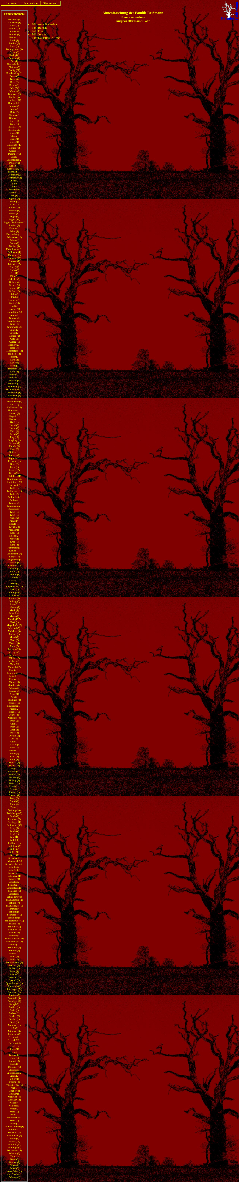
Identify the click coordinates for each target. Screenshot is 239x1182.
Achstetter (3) (14, 19)
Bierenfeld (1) (14, 64)
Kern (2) (14, 464)
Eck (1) (14, 195)
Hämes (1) (14, 419)
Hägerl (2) (14, 416)
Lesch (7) (14, 583)
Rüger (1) (14, 855)
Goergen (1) (14, 300)
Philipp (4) (14, 780)
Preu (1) (14, 807)
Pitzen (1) (14, 789)
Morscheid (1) (14, 673)
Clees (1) (14, 141)
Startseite (11, 3)
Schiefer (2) (14, 881)
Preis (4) (14, 804)
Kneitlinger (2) (14, 482)
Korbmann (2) (14, 505)
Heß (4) (14, 398)
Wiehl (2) (14, 1123)
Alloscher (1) (14, 22)
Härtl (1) (14, 422)
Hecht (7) (14, 365)
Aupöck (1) (14, 34)
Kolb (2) (14, 494)
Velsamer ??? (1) (14, 1084)
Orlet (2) (14, 720)
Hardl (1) (14, 359)
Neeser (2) (14, 690)
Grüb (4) (14, 323)
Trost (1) (14, 1057)
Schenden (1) (14, 875)
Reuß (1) (14, 834)
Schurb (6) (14, 932)
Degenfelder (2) (14, 159)
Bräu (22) (14, 88)
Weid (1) (14, 1111)
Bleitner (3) (14, 67)
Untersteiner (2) (14, 1072)
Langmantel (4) (14, 559)
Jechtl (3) (14, 434)
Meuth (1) (14, 655)
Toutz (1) (14, 1049)
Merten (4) (14, 643)
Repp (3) (14, 828)
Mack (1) (14, 610)
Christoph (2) (14, 129)
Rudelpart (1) (14, 846)
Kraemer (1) (14, 508)
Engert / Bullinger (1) (14, 222)
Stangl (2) (14, 1004)
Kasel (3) (14, 449)
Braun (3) (14, 76)
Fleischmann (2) (14, 249)
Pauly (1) (14, 759)
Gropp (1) (14, 314)
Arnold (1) (14, 28)
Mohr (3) (14, 664)
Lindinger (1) (14, 592)
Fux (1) (14, 273)
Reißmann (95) (14, 825)
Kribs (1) (14, 532)
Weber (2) (14, 1108)
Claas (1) (14, 132)
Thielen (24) (14, 1043)
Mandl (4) (14, 613)
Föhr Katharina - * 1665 (46, 37)
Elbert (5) (14, 201)
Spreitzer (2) (14, 992)
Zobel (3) (14, 1168)
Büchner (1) (14, 115)
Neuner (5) (14, 702)
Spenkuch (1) (14, 986)
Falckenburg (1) (14, 234)
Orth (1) (14, 723)
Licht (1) (14, 589)
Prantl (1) (14, 801)
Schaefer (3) (14, 858)
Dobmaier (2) (14, 174)
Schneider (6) (14, 917)
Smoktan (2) (14, 977)
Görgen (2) (14, 335)
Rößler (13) (14, 852)
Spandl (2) (14, 980)
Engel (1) (14, 216)
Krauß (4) (14, 520)
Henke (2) (14, 377)
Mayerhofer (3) (14, 625)
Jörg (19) (14, 437)
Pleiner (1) (14, 792)
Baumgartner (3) (14, 49)
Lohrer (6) (14, 595)
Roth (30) (14, 840)
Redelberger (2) (14, 813)
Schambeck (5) (14, 861)
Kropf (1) (14, 538)
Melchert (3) (14, 631)
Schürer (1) (14, 950)
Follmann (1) (14, 252)
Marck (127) (14, 619)
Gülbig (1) (14, 341)
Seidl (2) (14, 956)
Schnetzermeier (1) (14, 920)
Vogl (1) (14, 1087)
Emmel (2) (14, 207)
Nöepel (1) (14, 711)
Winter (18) (14, 1141)
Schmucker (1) (14, 914)
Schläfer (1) (14, 893)
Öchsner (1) (14, 1177)
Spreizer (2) (14, 995)
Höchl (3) (14, 425)
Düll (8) (14, 183)
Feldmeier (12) (14, 237)
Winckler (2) (14, 1132)
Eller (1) (14, 204)
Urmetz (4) (14, 1081)
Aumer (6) (14, 31)
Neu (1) (14, 696)
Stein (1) (14, 1010)
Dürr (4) (14, 186)
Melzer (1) (14, 634)
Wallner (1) (14, 1093)
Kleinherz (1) (14, 476)
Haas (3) (14, 347)
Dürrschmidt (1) (14, 189)
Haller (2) (14, 356)
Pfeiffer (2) (14, 774)
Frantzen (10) (14, 258)
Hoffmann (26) (14, 407)
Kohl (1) (14, 488)
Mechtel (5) (14, 628)
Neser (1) (14, 693)
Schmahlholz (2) (14, 899)
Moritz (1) (14, 670)
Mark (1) (14, 622)
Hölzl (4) (14, 431)
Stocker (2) (14, 1016)
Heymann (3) (14, 395)
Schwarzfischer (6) (14, 938)
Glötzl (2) (14, 297)
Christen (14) (14, 127)
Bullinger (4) (14, 100)
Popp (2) (14, 798)
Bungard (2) (14, 103)
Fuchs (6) (14, 270)
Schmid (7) (14, 902)
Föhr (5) (14, 276)
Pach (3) (14, 747)
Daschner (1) (14, 153)
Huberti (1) (14, 413)
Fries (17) (14, 267)
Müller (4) (14, 679)
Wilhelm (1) (14, 1129)
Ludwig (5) (14, 601)
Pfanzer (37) (14, 771)
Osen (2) (14, 726)
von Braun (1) (14, 1174)
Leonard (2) (14, 577)
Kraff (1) (14, 511)
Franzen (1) (14, 261)
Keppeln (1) (14, 458)
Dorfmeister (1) (14, 177)
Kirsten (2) (14, 470)
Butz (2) (14, 112)
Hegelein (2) (14, 368)
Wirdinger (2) (14, 1147)
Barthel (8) (14, 43)
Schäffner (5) (14, 947)
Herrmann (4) (14, 386)
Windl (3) (14, 1138)
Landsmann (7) (14, 553)
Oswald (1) (14, 735)
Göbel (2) (14, 332)
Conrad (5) (14, 147)
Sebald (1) (14, 953)
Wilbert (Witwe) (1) (14, 1126)
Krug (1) (14, 541)
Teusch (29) (14, 1040)
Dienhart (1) (14, 171)
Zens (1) (14, 1156)
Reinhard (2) (14, 819)
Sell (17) (14, 959)
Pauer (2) (14, 753)
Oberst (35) (14, 714)
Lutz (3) (14, 604)
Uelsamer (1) (14, 1066)
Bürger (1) (14, 118)
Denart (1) (14, 165)
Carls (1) (14, 124)
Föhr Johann (39, 34)
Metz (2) (14, 646)
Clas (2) (14, 135)
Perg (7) (14, 768)
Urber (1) (14, 1078)
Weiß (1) (14, 1120)
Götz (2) (14, 338)
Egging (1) (14, 198)
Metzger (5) (14, 652)
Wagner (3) (14, 1090)
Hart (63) (14, 362)
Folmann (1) (14, 255)
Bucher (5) (14, 97)
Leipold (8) (14, 574)
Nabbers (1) (14, 687)
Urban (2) (14, 1075)
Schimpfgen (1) (14, 887)
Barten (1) (14, 37)
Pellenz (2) (14, 762)
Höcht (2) (14, 428)
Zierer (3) (14, 1159)
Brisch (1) (14, 85)
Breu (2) (14, 82)
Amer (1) (14, 25)
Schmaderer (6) (14, 896)
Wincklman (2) (14, 1135)
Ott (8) (14, 738)
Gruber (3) (14, 317)
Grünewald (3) (14, 326)
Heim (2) (14, 371)
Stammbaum (50, 3)
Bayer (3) (14, 52)
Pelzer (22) (14, 765)
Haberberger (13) (14, 350)
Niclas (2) (14, 708)
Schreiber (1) (14, 926)
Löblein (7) (14, 607)
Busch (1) (14, 109)
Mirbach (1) (14, 661)
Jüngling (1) (14, 440)
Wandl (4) (14, 1102)
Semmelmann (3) (14, 962)
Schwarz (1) (14, 935)
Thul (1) (14, 1046)
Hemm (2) (14, 374)
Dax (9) (14, 156)
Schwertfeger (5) (14, 941)
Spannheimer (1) (14, 983)
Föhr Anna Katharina (44, 24)
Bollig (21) (14, 70)
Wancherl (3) (14, 1099)
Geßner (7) (14, 291)
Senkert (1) (14, 965)
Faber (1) (14, 231)
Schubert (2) (14, 929)
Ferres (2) (14, 243)
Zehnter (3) (14, 1153)
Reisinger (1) (14, 822)
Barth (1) (14, 40)
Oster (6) (14, 732)
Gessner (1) (14, 288)
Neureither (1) (14, 705)
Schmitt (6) (14, 911)
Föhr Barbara (39, 27)
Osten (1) (14, 729)
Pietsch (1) (14, 783)
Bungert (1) (14, 106)
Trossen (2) (14, 1055)
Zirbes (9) (14, 1165)
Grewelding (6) (14, 312)
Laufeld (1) (14, 562)
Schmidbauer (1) (14, 905)
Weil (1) (14, 1114)
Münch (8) (14, 682)
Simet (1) (14, 971)
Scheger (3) (14, 870)
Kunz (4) (14, 544)
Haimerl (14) (14, 353)
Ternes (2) (14, 1037)
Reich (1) (14, 816)
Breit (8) (14, 79)
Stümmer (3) (14, 1031)
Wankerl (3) (14, 1105)
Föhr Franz (38, 31)
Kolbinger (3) (14, 497)
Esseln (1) (14, 228)
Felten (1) (14, 240)
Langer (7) (14, 556)
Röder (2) (14, 849)
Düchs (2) (14, 180)
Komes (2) (14, 502)
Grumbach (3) (14, 320)
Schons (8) (14, 923)
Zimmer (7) (14, 1162)
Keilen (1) (14, 452)
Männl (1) (14, 676)
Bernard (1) (14, 58)
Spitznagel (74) (14, 989)
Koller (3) (14, 499)
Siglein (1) (14, 968)
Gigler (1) (14, 294)
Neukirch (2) (14, 699)
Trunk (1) (14, 1063)
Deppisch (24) (14, 168)
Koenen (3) (14, 485)
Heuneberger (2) (14, 389)
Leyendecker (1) (14, 586)
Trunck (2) (14, 1060)
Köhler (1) (14, 550)
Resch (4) (14, 831)
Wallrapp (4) (14, 1096)
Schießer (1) (14, 884)
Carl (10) (14, 121)
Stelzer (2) (14, 1013)
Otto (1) (14, 741)
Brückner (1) (14, 94)
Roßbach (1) (14, 843)
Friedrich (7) (14, 264)
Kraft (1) (14, 514)
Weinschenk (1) (14, 1117)
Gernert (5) (14, 285)
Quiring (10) (14, 810)
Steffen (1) (14, 1007)
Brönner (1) (14, 91)
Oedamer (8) (14, 717)
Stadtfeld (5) (14, 998)
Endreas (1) (14, 210)
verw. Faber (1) (14, 1171)
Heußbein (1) (14, 392)
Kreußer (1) (14, 529)
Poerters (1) (14, 795)
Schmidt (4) (14, 908)
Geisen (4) (14, 282)
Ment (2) (14, 640)
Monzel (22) (14, 667)
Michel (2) (14, 658)
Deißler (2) (14, 162)
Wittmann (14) (14, 1150)
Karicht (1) (14, 446)
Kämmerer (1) (14, 547)
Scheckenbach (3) (14, 864)
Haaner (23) (14, 344)
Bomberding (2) (14, 73)
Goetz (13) (14, 303)
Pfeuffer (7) (14, 777)
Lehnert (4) (14, 568)
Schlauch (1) (14, 890)
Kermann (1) (14, 461)
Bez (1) (14, 61)
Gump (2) (14, 329)
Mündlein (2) (14, 685)
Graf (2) (14, 306)
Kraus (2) (14, 517)
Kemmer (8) (14, 455)
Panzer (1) (14, 750)
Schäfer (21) (14, 944)
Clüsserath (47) (14, 144)
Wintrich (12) (14, 1144)
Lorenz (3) (14, 598)
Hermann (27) (14, 383)
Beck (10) (14, 55)
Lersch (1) (14, 580)
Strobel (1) (14, 1019)
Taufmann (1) (14, 1034)
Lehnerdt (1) (14, 565)
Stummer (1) (14, 1025)
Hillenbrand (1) (14, 401)
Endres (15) (14, 213)
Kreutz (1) (14, 523)
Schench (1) (14, 872)
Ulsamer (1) (14, 1069)
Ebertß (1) (14, 192)
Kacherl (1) (14, 443)
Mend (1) (14, 637)
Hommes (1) (14, 410)
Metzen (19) (14, 649)
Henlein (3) (14, 380)
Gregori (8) (14, 309)
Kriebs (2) (14, 535)
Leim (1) (14, 571)
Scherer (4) (14, 878)
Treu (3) (14, 1052)
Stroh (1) (14, 1022)
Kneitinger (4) (14, 479)
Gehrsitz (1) (14, 279)
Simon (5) (14, 974)
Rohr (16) (14, 837)
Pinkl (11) (14, 786)
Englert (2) (14, 225)
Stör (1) (14, 1028)
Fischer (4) (14, 246)
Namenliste (31, 3)
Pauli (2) (14, 756)
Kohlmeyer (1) (14, 491)
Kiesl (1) (14, 467)
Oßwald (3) (14, 744)
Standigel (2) (14, 1001)
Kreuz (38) (14, 526)
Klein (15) (14, 473)
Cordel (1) (14, 150)
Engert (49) (14, 219)
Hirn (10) (14, 404)
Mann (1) (14, 616)
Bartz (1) (14, 46)
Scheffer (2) (14, 867)
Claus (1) (14, 138)
